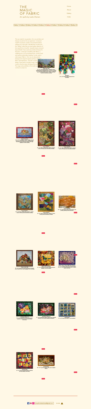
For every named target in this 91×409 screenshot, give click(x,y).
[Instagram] (33, 403)
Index (69, 17)
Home (69, 6)
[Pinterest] (31, 403)
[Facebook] (28, 403)
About (69, 10)
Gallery (69, 13)
